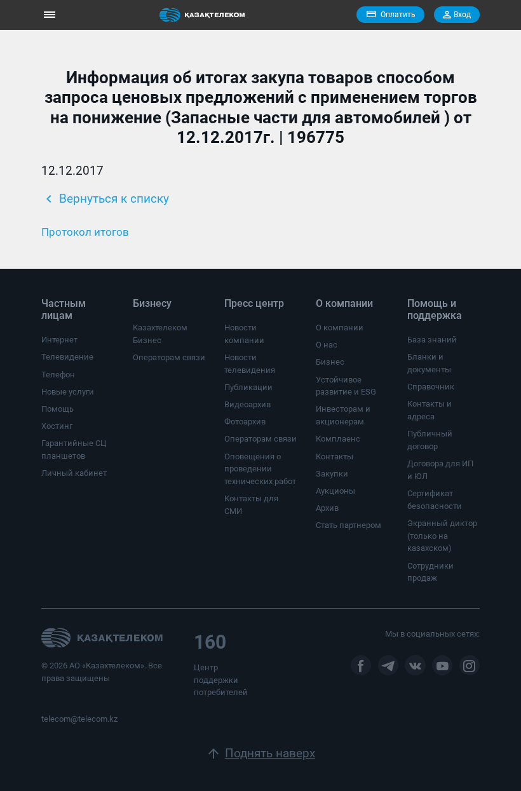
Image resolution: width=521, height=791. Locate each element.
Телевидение (67, 357)
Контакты (334, 456)
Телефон (58, 374)
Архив (327, 508)
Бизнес (330, 362)
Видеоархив (247, 404)
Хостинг (56, 426)
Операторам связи (169, 357)
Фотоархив (245, 421)
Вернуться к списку (105, 198)
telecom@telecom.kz (79, 719)
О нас (326, 344)
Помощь (57, 409)
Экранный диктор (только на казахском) (442, 535)
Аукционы (335, 491)
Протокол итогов (85, 232)
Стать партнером (348, 525)
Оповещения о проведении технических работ (260, 469)
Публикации (248, 387)
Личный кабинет (74, 473)
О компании (339, 327)
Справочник (430, 386)
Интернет (59, 339)
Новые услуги (67, 391)
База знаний (432, 339)
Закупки (332, 473)
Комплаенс (338, 438)
